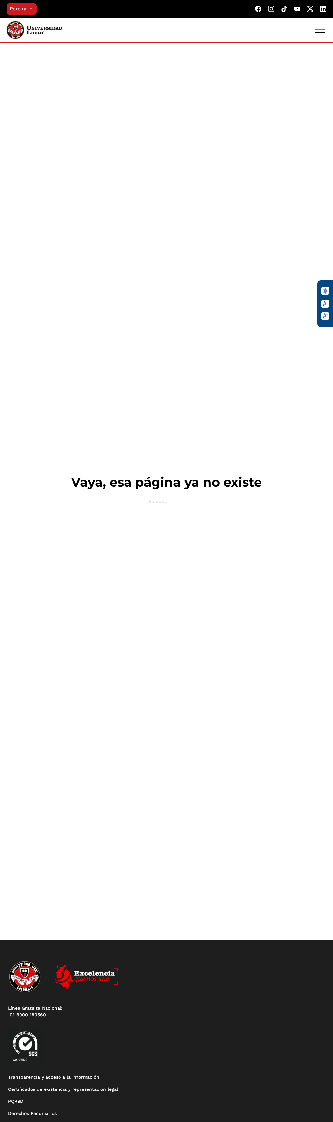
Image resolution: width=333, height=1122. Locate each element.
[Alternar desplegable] (32, 8)
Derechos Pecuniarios (32, 1113)
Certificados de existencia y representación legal (63, 1089)
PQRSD (15, 1101)
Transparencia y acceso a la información (53, 1077)
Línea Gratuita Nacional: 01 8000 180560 (35, 1011)
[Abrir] (320, 30)
